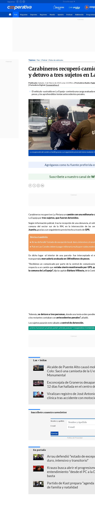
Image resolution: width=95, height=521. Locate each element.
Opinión (61, 15)
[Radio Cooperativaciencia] (74, 7)
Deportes (33, 15)
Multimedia (79, 15)
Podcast (69, 15)
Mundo (52, 15)
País (15, 15)
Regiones (43, 15)
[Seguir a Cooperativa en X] (20, 1)
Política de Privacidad (74, 438)
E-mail (53, 426)
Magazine (23, 15)
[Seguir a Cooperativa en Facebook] (17, 1)
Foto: (32, 101)
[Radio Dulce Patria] (58, 7)
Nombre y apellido (57, 421)
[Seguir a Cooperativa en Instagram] (24, 1)
